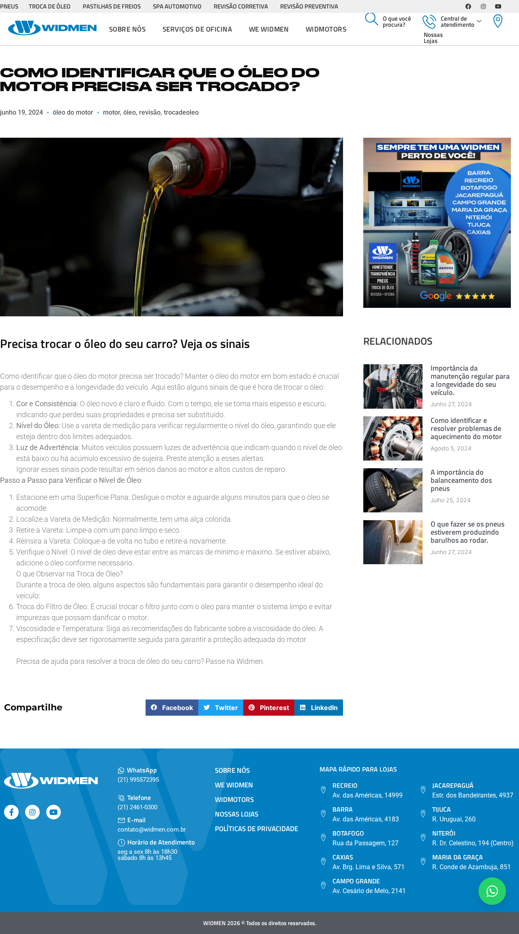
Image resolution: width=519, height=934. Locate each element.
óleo (129, 112)
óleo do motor (73, 112)
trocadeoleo (181, 112)
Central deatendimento (457, 21)
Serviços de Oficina (197, 29)
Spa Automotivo (177, 6)
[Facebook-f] (11, 812)
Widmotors (326, 29)
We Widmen (269, 29)
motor (111, 112)
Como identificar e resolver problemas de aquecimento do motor (466, 428)
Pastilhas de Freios (112, 6)
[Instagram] (483, 6)
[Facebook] (468, 6)
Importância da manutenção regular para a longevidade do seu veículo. (470, 380)
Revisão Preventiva (309, 6)
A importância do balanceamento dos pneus (461, 480)
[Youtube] (498, 6)
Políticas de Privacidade (256, 828)
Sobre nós (127, 29)
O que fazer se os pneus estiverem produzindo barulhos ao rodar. (467, 532)
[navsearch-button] (372, 19)
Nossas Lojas (433, 37)
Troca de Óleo (50, 6)
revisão (150, 112)
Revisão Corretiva (241, 6)
